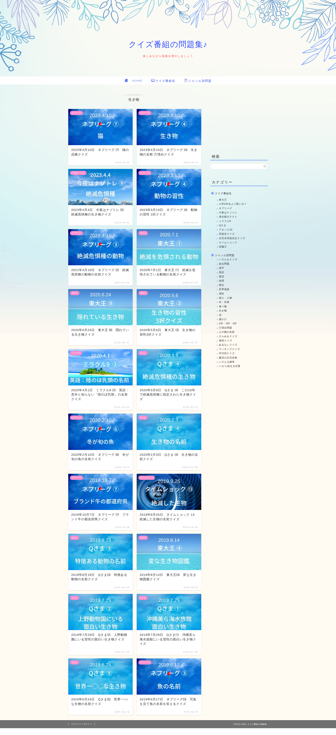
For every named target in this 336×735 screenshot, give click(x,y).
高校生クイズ (227, 234)
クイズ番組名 (165, 81)
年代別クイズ (227, 353)
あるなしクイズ (228, 344)
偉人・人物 (225, 298)
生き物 (223, 310)
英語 (221, 276)
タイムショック (228, 242)
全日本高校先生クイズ (232, 238)
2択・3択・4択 (228, 323)
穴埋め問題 (225, 327)
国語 (221, 272)
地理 (221, 280)
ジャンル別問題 (200, 81)
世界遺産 (224, 289)
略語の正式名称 (228, 357)
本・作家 (224, 302)
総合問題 (224, 263)
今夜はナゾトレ (228, 212)
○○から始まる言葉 (229, 366)
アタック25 (226, 229)
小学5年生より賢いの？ (233, 204)
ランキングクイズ (229, 349)
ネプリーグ (225, 208)
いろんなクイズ (228, 259)
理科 (221, 293)
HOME (135, 81)
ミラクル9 (225, 221)
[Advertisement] (239, 119)
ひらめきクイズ (228, 336)
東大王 (223, 199)
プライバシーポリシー (81, 724)
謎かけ (223, 319)
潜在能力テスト (228, 216)
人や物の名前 (227, 332)
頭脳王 (223, 246)
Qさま (222, 225)
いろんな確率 (227, 362)
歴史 (221, 285)
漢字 (221, 268)
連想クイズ (225, 340)
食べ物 (223, 306)
